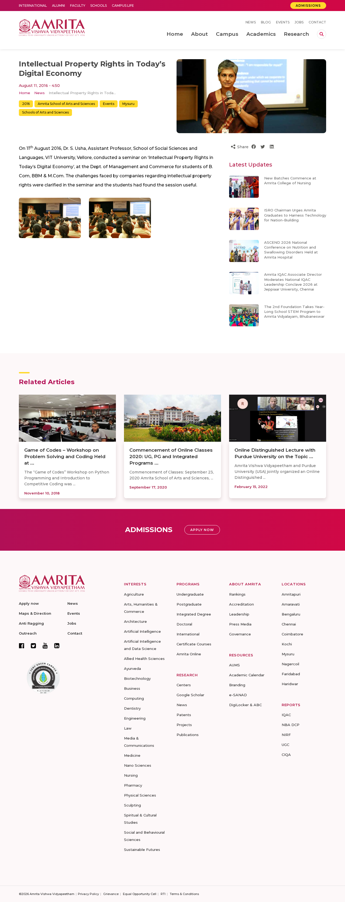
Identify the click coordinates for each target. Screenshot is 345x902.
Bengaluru (291, 614)
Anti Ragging (31, 623)
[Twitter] (33, 645)
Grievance (111, 894)
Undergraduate (190, 594)
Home (24, 93)
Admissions (308, 5)
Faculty (77, 5)
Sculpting (132, 805)
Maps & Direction (35, 613)
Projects (184, 725)
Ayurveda (132, 668)
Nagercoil (290, 664)
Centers (184, 685)
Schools (98, 5)
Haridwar (290, 684)
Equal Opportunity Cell (139, 894)
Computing (134, 698)
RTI (163, 894)
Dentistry (132, 708)
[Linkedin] (57, 645)
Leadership (239, 614)
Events (282, 22)
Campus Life (123, 5)
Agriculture (134, 594)
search (321, 34)
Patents (184, 715)
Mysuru (128, 104)
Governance (240, 634)
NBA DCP (290, 725)
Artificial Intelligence (142, 631)
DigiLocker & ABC (245, 705)
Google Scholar (190, 695)
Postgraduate (189, 604)
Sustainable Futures (142, 849)
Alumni (58, 5)
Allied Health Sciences (144, 658)
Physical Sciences (140, 795)
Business (132, 688)
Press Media (240, 624)
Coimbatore (292, 634)
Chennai (289, 624)
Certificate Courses (194, 644)
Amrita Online (189, 654)
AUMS (234, 665)
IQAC (286, 715)
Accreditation (241, 604)
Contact (317, 22)
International (33, 5)
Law (128, 728)
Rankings (237, 594)
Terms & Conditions (184, 894)
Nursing (131, 775)
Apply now (29, 603)
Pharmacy (133, 785)
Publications (188, 735)
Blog (266, 22)
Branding (237, 685)
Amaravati (291, 604)
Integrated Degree (194, 614)
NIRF (286, 735)
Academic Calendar (246, 675)
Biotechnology (137, 678)
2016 (26, 104)
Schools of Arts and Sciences (45, 112)
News (251, 22)
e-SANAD (238, 695)
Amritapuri (291, 594)
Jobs (299, 22)
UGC (285, 744)
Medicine (132, 755)
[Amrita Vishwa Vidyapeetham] (52, 27)
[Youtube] (45, 645)
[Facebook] (21, 645)
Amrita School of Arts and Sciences (66, 104)
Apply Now (202, 530)
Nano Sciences (137, 765)
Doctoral (184, 624)
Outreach (28, 633)
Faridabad (291, 674)
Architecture (135, 621)
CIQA (286, 754)
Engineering (135, 718)
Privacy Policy (88, 894)
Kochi (287, 644)
